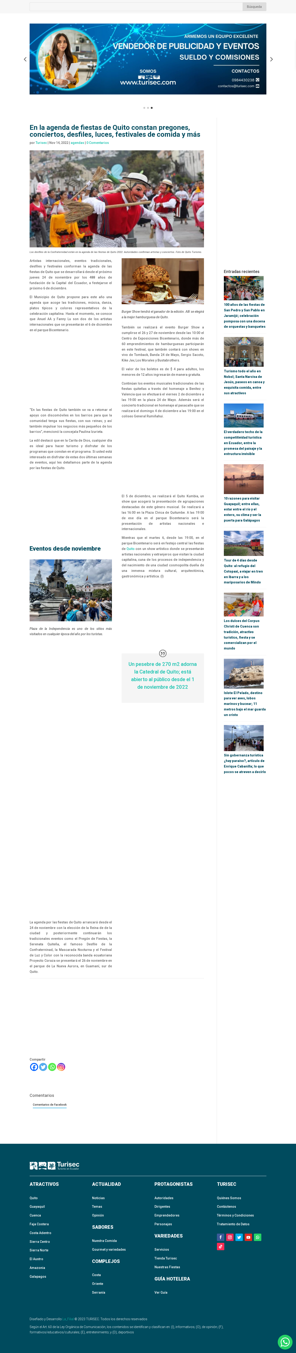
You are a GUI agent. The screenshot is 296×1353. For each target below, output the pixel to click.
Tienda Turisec (165, 1258)
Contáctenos (226, 1206)
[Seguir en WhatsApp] (257, 1237)
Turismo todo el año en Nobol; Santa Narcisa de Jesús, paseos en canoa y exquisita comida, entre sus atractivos (244, 382)
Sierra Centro (40, 1242)
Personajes (163, 1224)
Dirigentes (162, 1206)
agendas (77, 143)
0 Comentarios (97, 143)
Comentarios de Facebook (50, 1104)
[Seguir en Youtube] (248, 1237)
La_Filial (68, 1319)
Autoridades (163, 1198)
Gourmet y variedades (109, 1249)
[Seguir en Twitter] (239, 1237)
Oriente (97, 1284)
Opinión (98, 1215)
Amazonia (37, 1268)
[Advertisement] (71, 370)
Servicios (161, 1249)
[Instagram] (61, 1067)
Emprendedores (166, 1215)
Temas (97, 1206)
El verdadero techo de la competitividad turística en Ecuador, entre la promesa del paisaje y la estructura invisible (243, 443)
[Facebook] (34, 1067)
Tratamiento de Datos (233, 1224)
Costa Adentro (40, 1233)
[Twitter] (43, 1067)
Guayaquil (37, 1206)
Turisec (41, 143)
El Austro (36, 1259)
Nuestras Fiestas (167, 1267)
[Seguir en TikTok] (220, 1246)
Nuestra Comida (104, 1241)
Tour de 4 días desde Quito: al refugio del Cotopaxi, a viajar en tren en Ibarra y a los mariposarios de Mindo (243, 571)
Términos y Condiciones (235, 1215)
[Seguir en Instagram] (230, 1237)
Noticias (98, 1198)
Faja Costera (39, 1224)
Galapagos (38, 1276)
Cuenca (35, 1215)
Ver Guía (160, 1292)
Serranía (98, 1292)
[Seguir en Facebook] (220, 1237)
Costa (96, 1275)
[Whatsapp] (52, 1067)
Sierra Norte (39, 1250)
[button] (25, 59)
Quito (130, 549)
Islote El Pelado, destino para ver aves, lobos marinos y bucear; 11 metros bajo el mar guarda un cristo (245, 704)
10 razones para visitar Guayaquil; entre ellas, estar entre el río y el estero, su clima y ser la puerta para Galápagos (242, 509)
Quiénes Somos (229, 1198)
